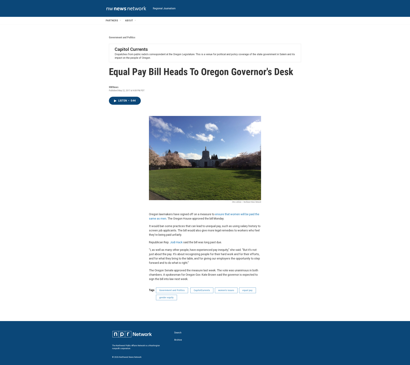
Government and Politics (122, 37)
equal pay (247, 290)
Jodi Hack (176, 242)
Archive (178, 340)
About (129, 20)
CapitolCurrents (202, 290)
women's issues (226, 290)
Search (177, 332)
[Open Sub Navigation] (120, 20)
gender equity (166, 297)
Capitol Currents (131, 49)
